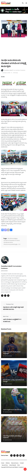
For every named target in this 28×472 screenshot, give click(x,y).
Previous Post (9, 304)
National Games (14, 463)
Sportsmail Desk (8, 355)
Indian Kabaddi (12, 465)
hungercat (21, 467)
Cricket (2, 463)
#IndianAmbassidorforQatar (12, 240)
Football (22, 463)
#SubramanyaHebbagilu (11, 244)
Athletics (8, 463)
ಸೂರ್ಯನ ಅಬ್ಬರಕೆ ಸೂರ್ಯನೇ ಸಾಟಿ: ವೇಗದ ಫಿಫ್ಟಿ (12, 409)
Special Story (5, 465)
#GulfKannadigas (12, 238)
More (18, 465)
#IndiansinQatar (8, 242)
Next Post (5, 316)
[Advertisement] (14, 50)
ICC (19, 244)
